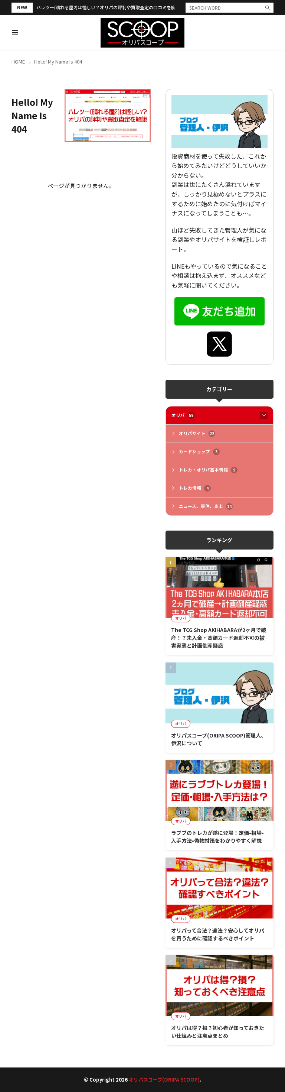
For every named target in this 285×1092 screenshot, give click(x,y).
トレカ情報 (194, 488)
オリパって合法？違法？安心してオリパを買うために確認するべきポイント (217, 934)
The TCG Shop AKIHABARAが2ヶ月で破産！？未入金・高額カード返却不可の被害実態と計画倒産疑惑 (218, 637)
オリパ (182, 415)
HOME (18, 61)
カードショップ (198, 451)
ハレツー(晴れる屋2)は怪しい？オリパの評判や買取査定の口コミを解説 (108, 7)
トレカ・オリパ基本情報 (207, 470)
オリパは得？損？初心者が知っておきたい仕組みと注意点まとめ (217, 1031)
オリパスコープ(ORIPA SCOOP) (164, 1079)
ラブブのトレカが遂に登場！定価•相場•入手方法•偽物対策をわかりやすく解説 (217, 836)
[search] (267, 7)
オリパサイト (196, 433)
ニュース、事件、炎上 (205, 506)
